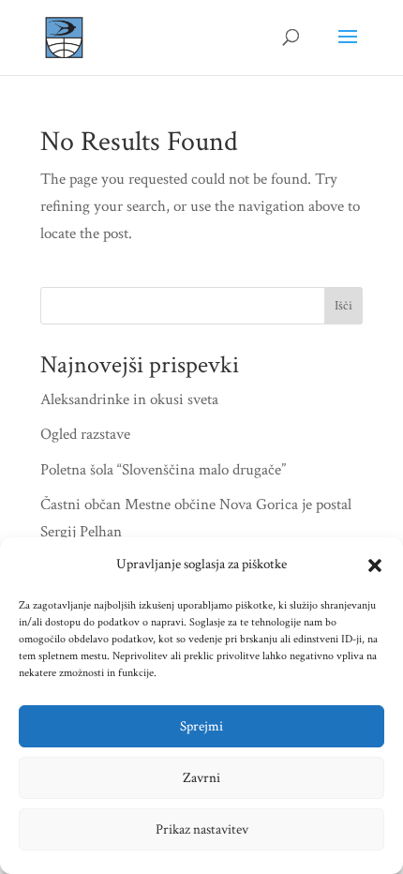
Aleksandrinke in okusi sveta (129, 399)
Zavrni (201, 778)
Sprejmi (201, 726)
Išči (343, 305)
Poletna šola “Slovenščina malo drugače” (163, 470)
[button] (375, 565)
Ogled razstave (85, 434)
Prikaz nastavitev (202, 829)
